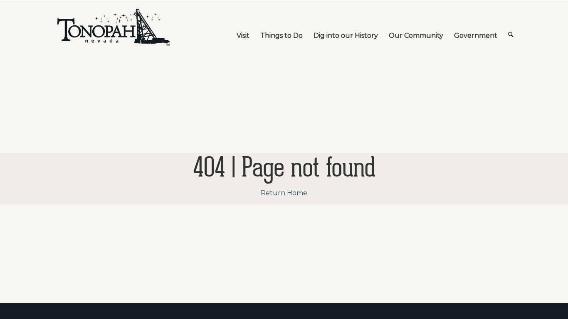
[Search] (511, 27)
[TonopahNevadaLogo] (113, 27)
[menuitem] (243, 27)
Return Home (284, 193)
